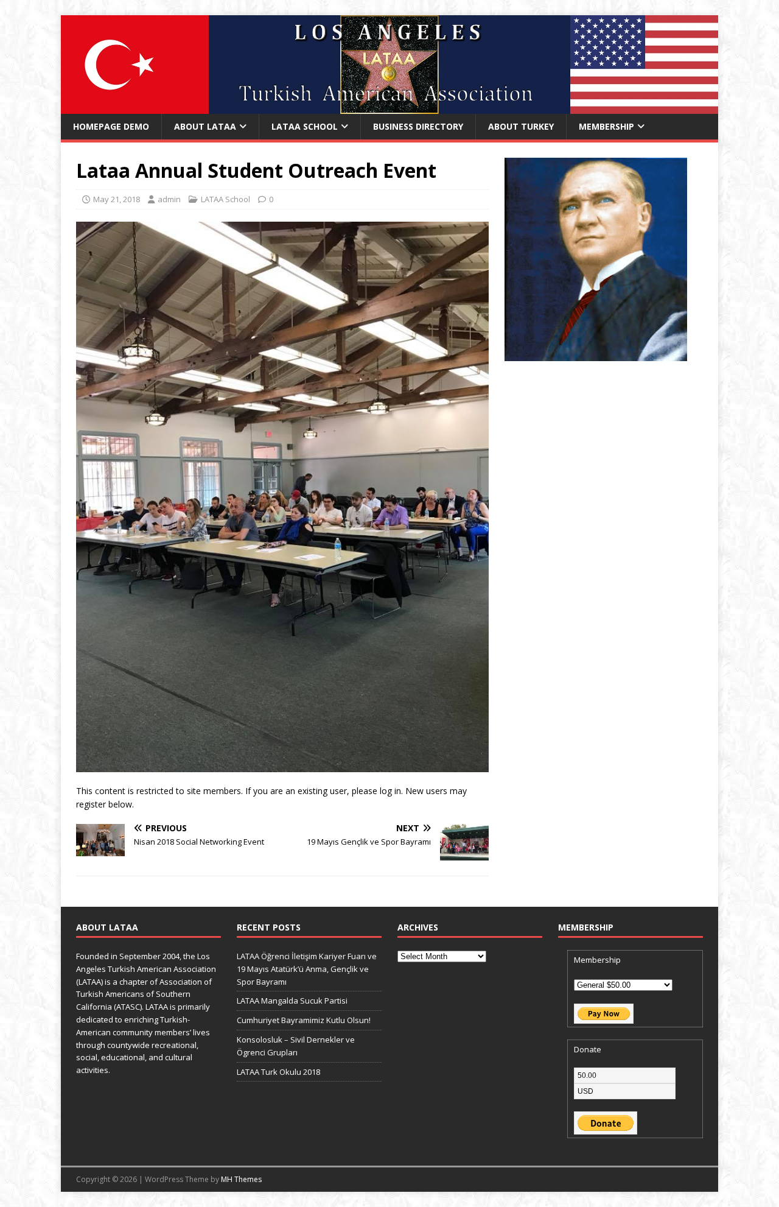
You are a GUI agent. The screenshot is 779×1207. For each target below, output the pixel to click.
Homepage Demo (111, 126)
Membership (606, 126)
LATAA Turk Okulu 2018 (278, 1071)
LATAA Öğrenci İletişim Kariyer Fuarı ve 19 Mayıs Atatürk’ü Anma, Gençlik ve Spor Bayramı (307, 969)
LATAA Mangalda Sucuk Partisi (292, 1000)
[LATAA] (389, 107)
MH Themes (241, 1179)
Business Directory (418, 126)
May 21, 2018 (116, 199)
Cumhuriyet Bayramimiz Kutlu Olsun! (304, 1020)
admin (169, 199)
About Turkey (521, 126)
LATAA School (304, 126)
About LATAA (205, 126)
